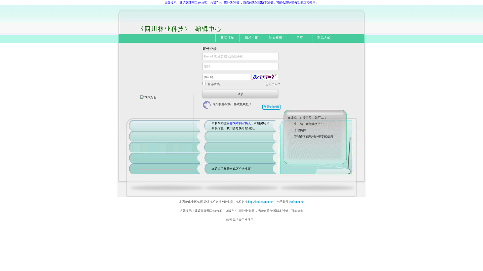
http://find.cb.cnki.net (260, 202)
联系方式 (324, 37)
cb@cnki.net (296, 202)
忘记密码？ (272, 84)
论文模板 (276, 37)
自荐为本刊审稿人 (239, 123)
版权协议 (251, 37)
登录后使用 (271, 107)
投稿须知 (227, 37)
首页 (300, 37)
